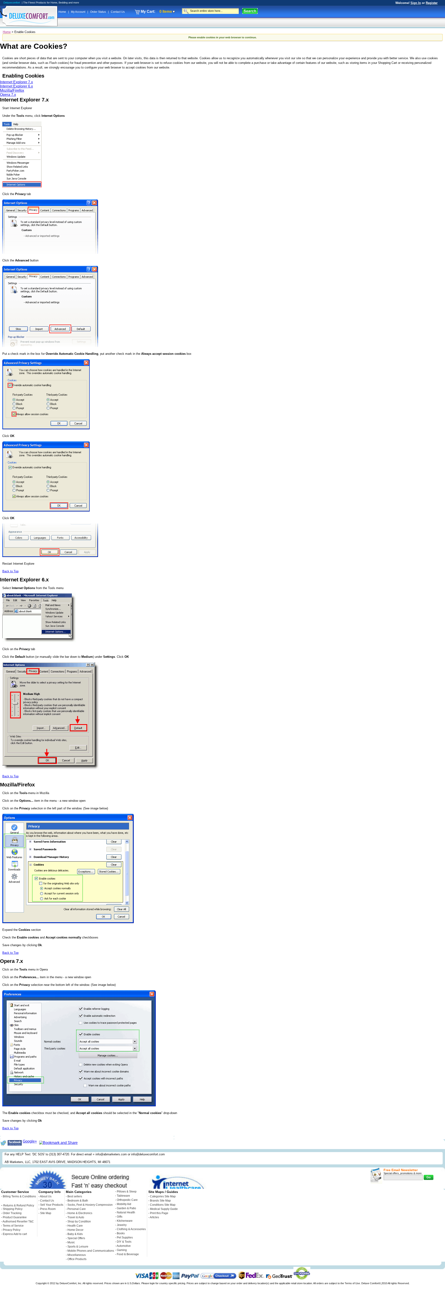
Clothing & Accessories (131, 1229)
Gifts (119, 1216)
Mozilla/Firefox (12, 90)
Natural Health (126, 1212)
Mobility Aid (124, 1204)
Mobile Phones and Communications (90, 1250)
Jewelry (122, 1225)
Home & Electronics (79, 1213)
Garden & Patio (126, 1208)
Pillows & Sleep (127, 1191)
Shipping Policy (12, 1209)
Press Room (48, 1209)
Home (62, 11)
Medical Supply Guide (164, 1209)
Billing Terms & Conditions (19, 1196)
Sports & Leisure (77, 1246)
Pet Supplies (125, 1237)
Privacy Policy (11, 1229)
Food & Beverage (128, 1254)
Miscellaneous (76, 1255)
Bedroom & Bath (77, 1200)
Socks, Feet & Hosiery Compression (90, 1204)
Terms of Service (13, 1225)
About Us (45, 1196)
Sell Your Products (51, 1204)
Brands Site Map (160, 1200)
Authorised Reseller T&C (18, 1221)
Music (71, 1242)
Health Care (75, 1225)
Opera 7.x (8, 95)
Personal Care (76, 1209)
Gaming (122, 1250)
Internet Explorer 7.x (16, 82)
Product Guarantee (15, 1217)
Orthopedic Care (127, 1200)
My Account (78, 11)
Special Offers (76, 1238)
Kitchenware (125, 1220)
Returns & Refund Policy (18, 1205)
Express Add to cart (15, 1234)
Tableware (123, 1195)
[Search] (250, 11)
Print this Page (159, 1213)
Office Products (76, 1259)
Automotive (124, 1246)
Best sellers (74, 1196)
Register (432, 3)
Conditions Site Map (162, 1204)
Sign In (415, 3)
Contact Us (118, 11)
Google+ (30, 1141)
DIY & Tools (124, 1241)
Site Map (45, 1213)
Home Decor (75, 1229)
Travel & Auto (75, 1217)
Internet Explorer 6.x (16, 86)
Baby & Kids (75, 1234)
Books (121, 1233)
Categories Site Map (163, 1196)
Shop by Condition (79, 1221)
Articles (154, 1217)
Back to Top (10, 571)
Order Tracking (12, 1213)
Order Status (98, 11)
